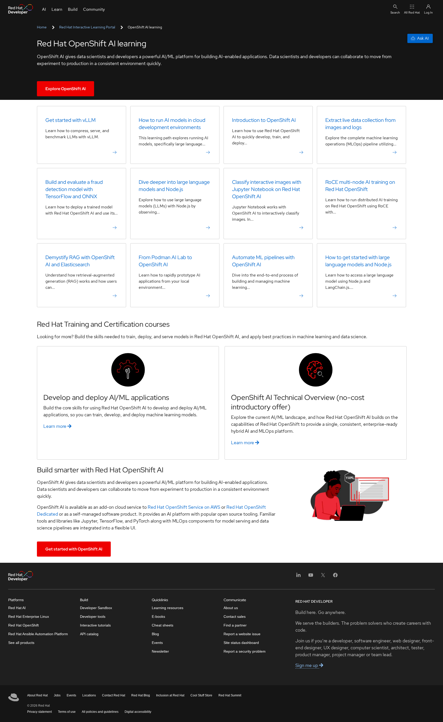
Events (157, 643)
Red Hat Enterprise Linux (28, 616)
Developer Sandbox (96, 608)
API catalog (89, 634)
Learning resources (167, 608)
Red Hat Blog (140, 695)
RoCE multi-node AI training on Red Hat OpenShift (360, 186)
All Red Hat (412, 12)
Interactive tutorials (95, 625)
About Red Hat (37, 695)
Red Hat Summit (229, 695)
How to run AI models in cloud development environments (172, 124)
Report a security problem (245, 651)
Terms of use (67, 712)
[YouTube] (311, 576)
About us (231, 608)
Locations (89, 695)
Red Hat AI (17, 608)
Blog (155, 634)
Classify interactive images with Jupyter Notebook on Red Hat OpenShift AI (266, 189)
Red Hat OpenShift (23, 625)
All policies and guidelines (100, 712)
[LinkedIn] (298, 576)
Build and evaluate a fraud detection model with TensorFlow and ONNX (74, 189)
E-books (158, 616)
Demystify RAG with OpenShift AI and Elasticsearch (80, 261)
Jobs (57, 695)
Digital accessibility (138, 712)
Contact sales (235, 616)
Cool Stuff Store (201, 695)
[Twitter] (323, 576)
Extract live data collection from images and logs (360, 124)
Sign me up (307, 665)
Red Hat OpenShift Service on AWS (184, 507)
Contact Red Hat (113, 695)
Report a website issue (242, 634)
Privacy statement (39, 712)
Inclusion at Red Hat (170, 695)
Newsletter (160, 651)
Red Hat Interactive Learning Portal (87, 27)
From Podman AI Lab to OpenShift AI (165, 261)
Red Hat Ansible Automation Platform (38, 634)
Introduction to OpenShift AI (264, 120)
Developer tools (92, 616)
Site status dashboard (241, 643)
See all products (21, 643)
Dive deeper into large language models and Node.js (174, 186)
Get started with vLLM (70, 120)
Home (42, 27)
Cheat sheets (162, 625)
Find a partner (235, 625)
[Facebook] (335, 576)
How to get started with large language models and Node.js (358, 261)
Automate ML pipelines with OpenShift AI (263, 261)
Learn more (55, 426)
